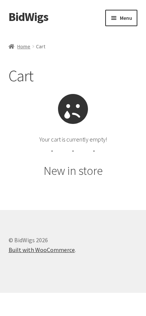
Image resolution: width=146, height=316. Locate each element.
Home (23, 46)
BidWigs (28, 16)
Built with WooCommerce (42, 249)
